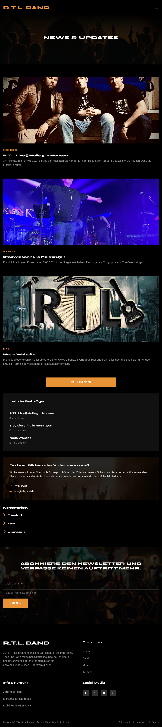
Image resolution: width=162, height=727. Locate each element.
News (6, 349)
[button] (156, 7)
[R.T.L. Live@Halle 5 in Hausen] (81, 110)
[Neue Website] (81, 309)
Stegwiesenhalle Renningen (34, 257)
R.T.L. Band (26, 8)
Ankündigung (10, 150)
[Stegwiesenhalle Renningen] (81, 212)
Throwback (9, 251)
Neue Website (19, 354)
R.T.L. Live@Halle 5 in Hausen (35, 155)
